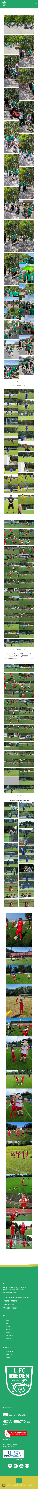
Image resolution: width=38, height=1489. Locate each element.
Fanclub (7, 1332)
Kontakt (7, 1357)
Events (7, 1326)
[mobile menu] (35, 3)
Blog (6, 1323)
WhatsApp (9, 1304)
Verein (7, 1320)
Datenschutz (9, 1351)
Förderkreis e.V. (10, 1335)
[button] (19, 658)
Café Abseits (9, 1329)
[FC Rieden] (4, 3)
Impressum (8, 1354)
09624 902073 (11, 1301)
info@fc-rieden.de (12, 1308)
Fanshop (8, 1338)
